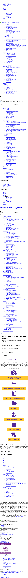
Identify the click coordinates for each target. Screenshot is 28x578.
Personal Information (10, 267)
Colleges (8, 58)
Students (5, 1)
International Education (11, 63)
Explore (4, 465)
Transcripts (8, 270)
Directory (5, 9)
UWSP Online (9, 17)
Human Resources (10, 478)
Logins (4, 10)
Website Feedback (7, 574)
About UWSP (6, 24)
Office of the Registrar (11, 207)
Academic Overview (10, 53)
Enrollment (5, 231)
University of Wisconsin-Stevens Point (12, 571)
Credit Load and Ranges (11, 234)
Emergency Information (8, 559)
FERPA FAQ (9, 249)
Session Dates (9, 240)
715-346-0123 (3, 525)
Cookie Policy (6, 567)
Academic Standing (10, 259)
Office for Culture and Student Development (16, 45)
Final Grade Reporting (11, 225)
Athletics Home (9, 86)
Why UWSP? (9, 69)
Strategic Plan (9, 33)
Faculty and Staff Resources (12, 476)
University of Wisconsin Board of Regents (9, 572)
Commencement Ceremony (12, 254)
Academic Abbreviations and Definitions (15, 219)
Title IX (7, 50)
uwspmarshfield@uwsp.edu (6, 534)
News (4, 83)
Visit (4, 18)
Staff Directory (9, 92)
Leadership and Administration (13, 31)
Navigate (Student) (10, 495)
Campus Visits (9, 71)
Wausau (7, 16)
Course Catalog (9, 59)
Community (5, 5)
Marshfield (8, 14)
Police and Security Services (12, 44)
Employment (9, 473)
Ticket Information (10, 89)
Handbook (8, 227)
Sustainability (9, 49)
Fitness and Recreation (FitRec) (13, 40)
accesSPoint (8, 488)
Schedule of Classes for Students (13, 238)
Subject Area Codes (10, 229)
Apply (4, 19)
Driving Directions (10, 93)
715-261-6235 (3, 541)
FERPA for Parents (10, 247)
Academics (5, 52)
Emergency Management (11, 479)
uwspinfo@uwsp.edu (5, 526)
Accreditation (9, 30)
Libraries (8, 62)
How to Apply (9, 70)
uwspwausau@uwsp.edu (5, 542)
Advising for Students (11, 233)
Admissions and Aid (10, 467)
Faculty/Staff (6, 3)
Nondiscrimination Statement (9, 563)
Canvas (7, 489)
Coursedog (8, 223)
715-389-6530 (3, 533)
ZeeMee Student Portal (11, 79)
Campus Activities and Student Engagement (16, 39)
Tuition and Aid (9, 74)
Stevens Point (9, 13)
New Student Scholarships (12, 72)
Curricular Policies (10, 224)
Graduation (5, 250)
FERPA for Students (10, 245)
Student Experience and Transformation (15, 46)
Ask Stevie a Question (8, 272)
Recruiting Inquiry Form (11, 91)
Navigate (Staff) (9, 493)
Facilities (8, 88)
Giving (4, 8)
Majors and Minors (10, 237)
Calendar (8, 87)
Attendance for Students (11, 260)
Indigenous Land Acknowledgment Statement (16, 483)
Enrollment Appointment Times (13, 236)
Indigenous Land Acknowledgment (15, 517)
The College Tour (10, 76)
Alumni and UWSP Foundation (13, 482)
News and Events (10, 471)
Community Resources (11, 486)
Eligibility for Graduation (11, 251)
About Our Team (7, 216)
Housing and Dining (10, 41)
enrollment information (13, 398)
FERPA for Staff (9, 246)
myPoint (8, 492)
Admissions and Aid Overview (13, 67)
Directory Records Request (13, 388)
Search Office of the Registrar (8, 101)
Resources (5, 474)
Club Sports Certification (11, 262)
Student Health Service (11, 48)
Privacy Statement (7, 566)
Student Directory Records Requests (14, 268)
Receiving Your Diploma (11, 257)
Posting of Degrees (10, 255)
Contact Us (8, 82)
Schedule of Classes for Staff (12, 228)
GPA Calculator (9, 266)
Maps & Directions (10, 32)
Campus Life (6, 36)
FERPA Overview (10, 244)
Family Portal (9, 80)
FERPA (4, 242)
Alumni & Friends (7, 4)
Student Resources (10, 475)
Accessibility (6, 564)
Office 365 (8, 496)
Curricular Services (7, 218)
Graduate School (9, 61)
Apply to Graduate (10, 253)
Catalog (7, 221)
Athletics (5, 84)
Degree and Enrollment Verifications (14, 263)
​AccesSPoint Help (7, 271)
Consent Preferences (4, 577)
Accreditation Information (9, 558)
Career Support (9, 28)
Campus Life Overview (11, 37)
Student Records (6, 258)
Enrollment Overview (11, 232)
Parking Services (9, 43)
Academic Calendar (10, 54)
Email (7, 491)
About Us (8, 466)
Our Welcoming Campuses (12, 27)
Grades (7, 264)
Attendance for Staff (10, 220)
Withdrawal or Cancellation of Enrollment (15, 241)
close (1, 100)
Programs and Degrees (11, 56)
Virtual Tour (8, 78)
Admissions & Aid (7, 66)
